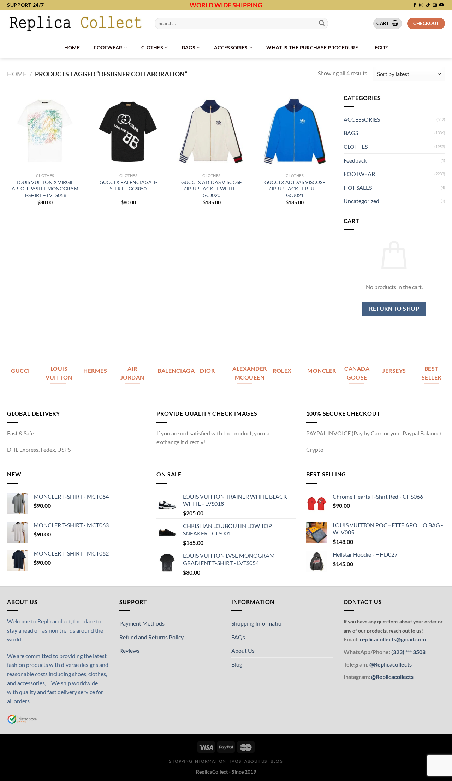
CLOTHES (152, 48)
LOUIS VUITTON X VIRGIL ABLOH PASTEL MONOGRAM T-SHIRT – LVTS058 (45, 188)
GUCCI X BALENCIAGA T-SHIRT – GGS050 (128, 185)
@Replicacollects (390, 664)
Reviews (129, 650)
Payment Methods (142, 623)
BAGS (188, 48)
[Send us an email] (435, 5)
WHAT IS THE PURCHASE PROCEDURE (312, 48)
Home (72, 48)
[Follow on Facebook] (414, 5)
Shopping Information (258, 623)
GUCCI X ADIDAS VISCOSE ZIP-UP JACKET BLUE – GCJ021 (294, 188)
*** (408, 651)
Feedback (355, 160)
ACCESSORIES (231, 48)
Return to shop (394, 308)
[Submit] (322, 23)
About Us (243, 650)
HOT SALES (358, 187)
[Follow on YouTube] (441, 5)
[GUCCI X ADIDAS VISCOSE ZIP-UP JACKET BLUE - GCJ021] (295, 131)
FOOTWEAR (108, 48)
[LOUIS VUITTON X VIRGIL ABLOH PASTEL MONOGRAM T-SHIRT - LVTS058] (45, 131)
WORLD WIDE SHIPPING (226, 5)
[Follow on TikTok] (428, 5)
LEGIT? (380, 48)
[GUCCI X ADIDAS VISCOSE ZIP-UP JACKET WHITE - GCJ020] (211, 131)
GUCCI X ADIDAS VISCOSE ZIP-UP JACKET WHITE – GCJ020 (211, 188)
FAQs (238, 637)
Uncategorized (361, 201)
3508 (419, 651)
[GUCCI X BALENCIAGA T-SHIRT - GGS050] (128, 131)
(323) (398, 651)
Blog (236, 664)
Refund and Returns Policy (151, 637)
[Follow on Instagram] (421, 5)
